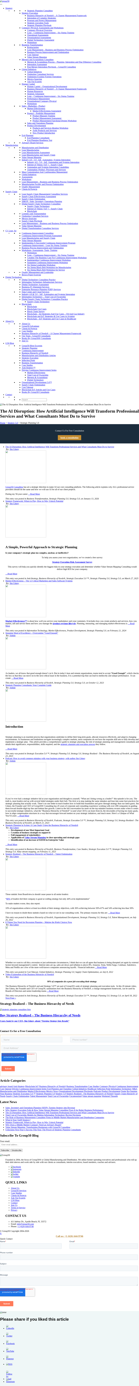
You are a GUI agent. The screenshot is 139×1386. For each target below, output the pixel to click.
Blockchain (32, 211)
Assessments (27, 177)
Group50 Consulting (14, 487)
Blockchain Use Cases (36, 309)
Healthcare (92, 1089)
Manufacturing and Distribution (35, 147)
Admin (12, 635)
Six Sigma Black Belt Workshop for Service (46, 270)
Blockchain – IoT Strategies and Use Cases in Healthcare (51, 319)
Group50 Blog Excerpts (32, 346)
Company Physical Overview (39, 30)
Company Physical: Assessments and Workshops (43, 28)
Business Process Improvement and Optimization (48, 52)
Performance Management (38, 99)
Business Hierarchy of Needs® (35, 353)
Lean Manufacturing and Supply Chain (38, 155)
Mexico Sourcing (34, 79)
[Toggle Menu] (1, 4)
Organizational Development (71, 1091)
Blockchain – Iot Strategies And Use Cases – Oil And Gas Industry (56, 314)
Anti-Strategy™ (28, 368)
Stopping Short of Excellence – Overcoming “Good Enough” (31, 633)
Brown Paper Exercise (31, 275)
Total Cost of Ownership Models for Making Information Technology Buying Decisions (43, 1115)
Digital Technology (13, 277)
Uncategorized (75, 1096)
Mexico (49, 1091)
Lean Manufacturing (30, 150)
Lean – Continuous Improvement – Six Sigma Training (50, 33)
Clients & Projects (29, 189)
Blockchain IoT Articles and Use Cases (38, 390)
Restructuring (33, 47)
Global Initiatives (29, 69)
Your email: (5, 1141)
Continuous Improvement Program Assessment (42, 235)
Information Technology (121, 1089)
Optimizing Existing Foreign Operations (44, 77)
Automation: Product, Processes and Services (46, 169)
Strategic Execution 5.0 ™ (24, 1094)
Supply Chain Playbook (32, 221)
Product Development (36, 125)
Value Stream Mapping (37, 57)
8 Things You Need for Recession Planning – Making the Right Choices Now (38, 922)
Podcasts (97, 1091)
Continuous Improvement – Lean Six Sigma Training (44, 245)
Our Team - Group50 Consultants (36, 336)
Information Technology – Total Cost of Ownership (44, 297)
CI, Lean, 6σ (10, 231)
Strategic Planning (29, 348)
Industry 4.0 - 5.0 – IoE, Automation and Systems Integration (53, 162)
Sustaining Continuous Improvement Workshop (47, 262)
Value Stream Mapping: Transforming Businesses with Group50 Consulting (37, 1127)
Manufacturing (11, 145)
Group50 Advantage (30, 326)
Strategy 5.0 (13, 423)
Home (2, 423)
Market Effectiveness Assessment (47, 111)
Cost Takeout (33, 55)
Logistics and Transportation (34, 213)
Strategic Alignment (35, 94)
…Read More (34, 494)
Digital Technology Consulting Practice (39, 280)
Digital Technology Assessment (40, 40)
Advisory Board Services (32, 143)
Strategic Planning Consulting (40, 11)
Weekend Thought (110, 1096)
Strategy (8, 8)
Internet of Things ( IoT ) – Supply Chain (45, 165)
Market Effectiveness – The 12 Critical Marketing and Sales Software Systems (38, 581)
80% (8, 899)
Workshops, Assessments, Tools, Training (39, 250)
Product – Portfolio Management (41, 113)
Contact (8, 394)
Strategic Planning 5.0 (45, 1094)
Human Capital (28, 84)
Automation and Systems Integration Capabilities (48, 167)
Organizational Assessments (39, 37)
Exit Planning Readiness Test (39, 140)
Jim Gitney (14, 449)
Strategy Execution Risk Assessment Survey (72, 562)
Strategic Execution (30, 358)
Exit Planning (27, 135)
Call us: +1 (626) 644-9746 (69, 1236)
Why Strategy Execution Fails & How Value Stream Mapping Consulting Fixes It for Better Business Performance (54, 1110)
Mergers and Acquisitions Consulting (37, 59)
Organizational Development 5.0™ (37, 382)
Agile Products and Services (45, 130)
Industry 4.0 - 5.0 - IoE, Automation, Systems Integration (46, 160)
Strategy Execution (30, 13)
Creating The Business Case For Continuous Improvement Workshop (57, 257)
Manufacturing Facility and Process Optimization (43, 184)
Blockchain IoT (32, 1086)
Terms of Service (18, 1208)
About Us (9, 321)
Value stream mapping (91, 1096)
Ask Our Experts (34, 81)
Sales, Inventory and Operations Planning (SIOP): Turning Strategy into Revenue (40, 1108)
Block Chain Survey (36, 311)
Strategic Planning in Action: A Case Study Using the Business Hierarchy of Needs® (41, 825)
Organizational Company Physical (41, 101)
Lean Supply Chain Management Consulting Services (45, 194)
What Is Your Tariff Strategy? (18, 1120)
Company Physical (108, 1086)
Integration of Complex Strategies (41, 18)
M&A (134, 1089)
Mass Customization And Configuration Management (44, 172)
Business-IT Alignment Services (35, 287)
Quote (123, 1091)
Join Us (25, 341)
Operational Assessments (37, 35)
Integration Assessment (37, 64)
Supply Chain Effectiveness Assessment (39, 196)
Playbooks (88, 1091)
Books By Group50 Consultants (35, 392)
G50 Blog (9, 343)
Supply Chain (11, 191)
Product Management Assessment (47, 118)
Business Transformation (32, 45)
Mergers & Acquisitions (37, 377)
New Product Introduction (44, 133)
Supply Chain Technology (38, 206)
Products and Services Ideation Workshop (50, 128)
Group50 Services (18, 1190)
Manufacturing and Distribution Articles (39, 355)
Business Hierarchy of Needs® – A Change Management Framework (57, 15)
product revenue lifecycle (64, 623)
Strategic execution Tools (38, 23)
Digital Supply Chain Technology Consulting (41, 204)
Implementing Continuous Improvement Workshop (49, 260)
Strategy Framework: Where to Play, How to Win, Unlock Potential (34, 501)
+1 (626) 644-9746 (25, 1226)
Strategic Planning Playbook (39, 25)
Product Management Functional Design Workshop (55, 121)
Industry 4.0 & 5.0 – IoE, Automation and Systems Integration (48, 294)
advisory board (6, 1086)
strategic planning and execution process (78, 744)
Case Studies (27, 331)
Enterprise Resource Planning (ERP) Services (41, 289)
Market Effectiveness (36, 108)
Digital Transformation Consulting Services (40, 228)
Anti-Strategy (19, 1086)
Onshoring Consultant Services (40, 74)
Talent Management (38, 1096)
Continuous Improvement (33, 350)
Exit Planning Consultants (38, 138)
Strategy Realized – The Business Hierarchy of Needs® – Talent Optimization (38, 854)
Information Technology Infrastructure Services (42, 282)
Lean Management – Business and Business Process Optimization (55, 50)
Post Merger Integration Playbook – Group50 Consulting (51, 67)
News (55, 1091)
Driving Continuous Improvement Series (39, 370)
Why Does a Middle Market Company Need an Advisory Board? (33, 1125)
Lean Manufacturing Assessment (36, 152)
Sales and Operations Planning (40, 123)
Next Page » (10, 998)
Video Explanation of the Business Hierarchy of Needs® (29, 974)
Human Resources (35, 91)
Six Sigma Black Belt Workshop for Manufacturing (49, 267)
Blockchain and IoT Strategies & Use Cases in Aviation (51, 316)
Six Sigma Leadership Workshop (41, 265)
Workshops (32, 42)
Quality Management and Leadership (37, 272)
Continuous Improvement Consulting (37, 233)
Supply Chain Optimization (33, 199)
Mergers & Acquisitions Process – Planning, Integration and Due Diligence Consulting (64, 62)
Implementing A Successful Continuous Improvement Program (48, 243)
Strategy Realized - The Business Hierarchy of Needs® (90, 1094)
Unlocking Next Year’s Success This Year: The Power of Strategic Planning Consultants (43, 1130)
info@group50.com (25, 1224)
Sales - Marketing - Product (33, 106)
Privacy (14, 1210)
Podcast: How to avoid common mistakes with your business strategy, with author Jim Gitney (45, 758)
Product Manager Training (44, 116)
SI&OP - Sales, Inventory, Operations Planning (42, 201)
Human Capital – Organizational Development (47, 86)
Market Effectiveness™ (16, 621)
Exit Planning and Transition (59, 1089)
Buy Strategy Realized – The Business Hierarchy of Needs (40, 1015)
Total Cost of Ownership (37, 375)
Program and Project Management (41, 20)
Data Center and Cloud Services (35, 292)
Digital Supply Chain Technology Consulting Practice (45, 299)
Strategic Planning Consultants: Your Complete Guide (28, 685)
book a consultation (69, 438)
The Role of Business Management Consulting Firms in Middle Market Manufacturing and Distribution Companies (54, 1117)
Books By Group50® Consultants (36, 338)
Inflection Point (28, 360)
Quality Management (31, 187)
